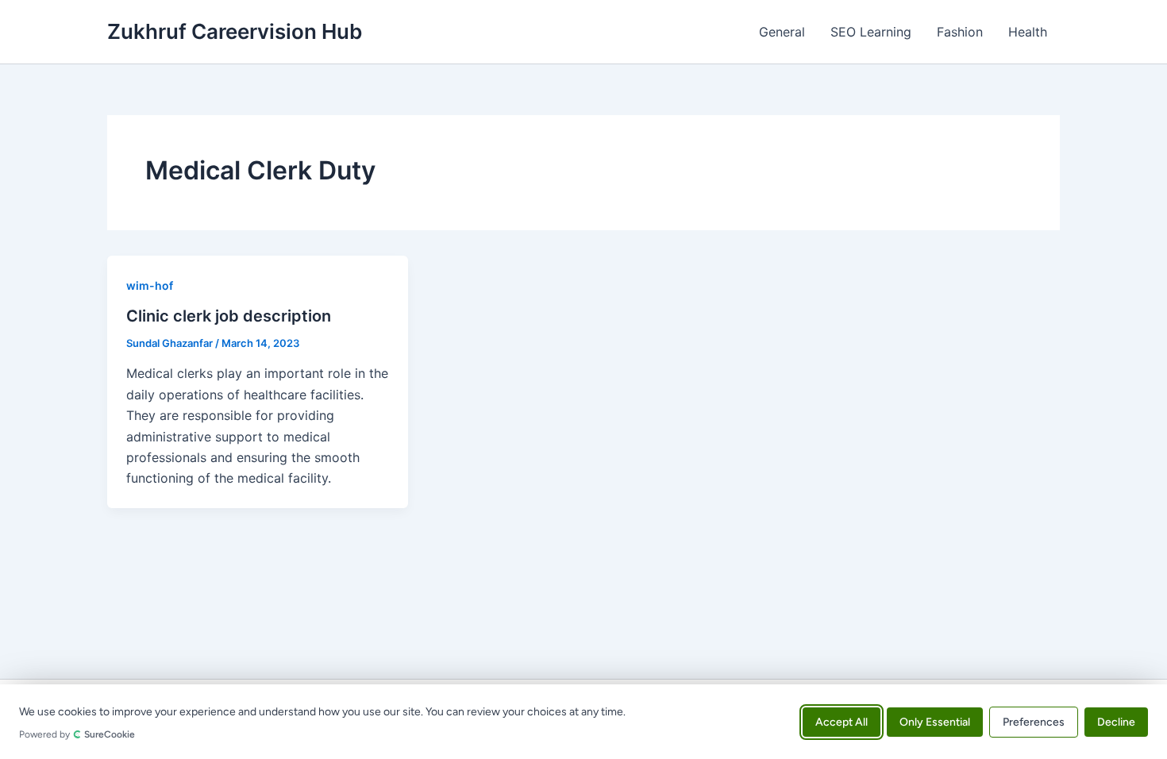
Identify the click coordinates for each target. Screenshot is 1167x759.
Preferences (1034, 721)
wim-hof (149, 285)
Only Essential (934, 721)
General (782, 32)
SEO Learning (870, 32)
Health (1027, 32)
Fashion (960, 32)
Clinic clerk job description (228, 316)
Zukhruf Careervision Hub (234, 31)
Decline (1116, 721)
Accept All (841, 721)
